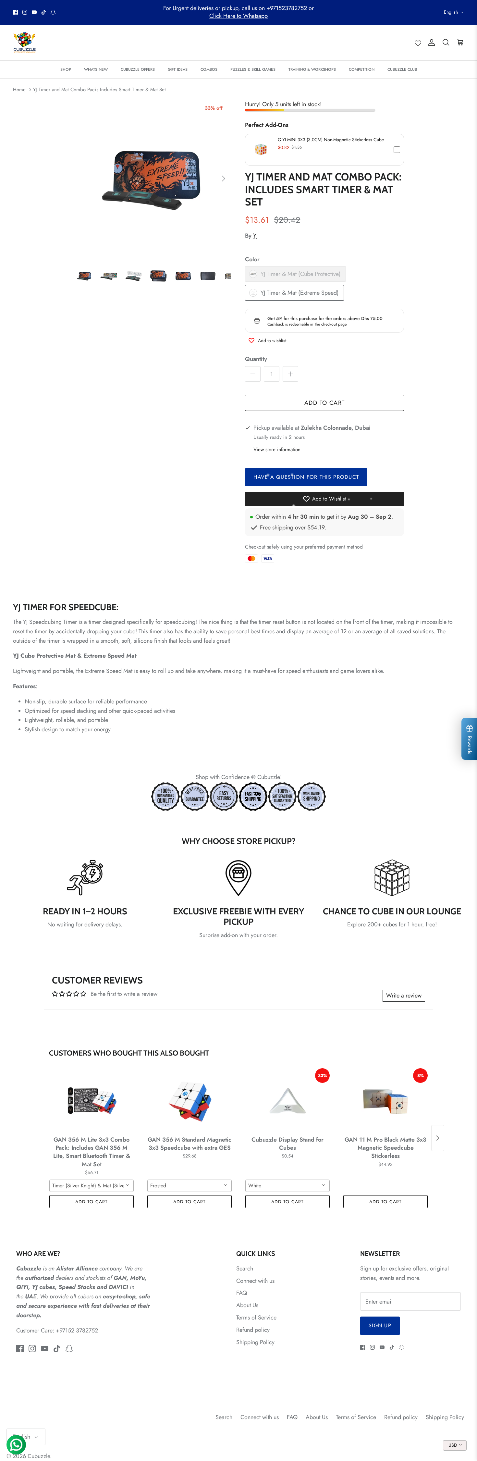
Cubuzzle (39, 1456)
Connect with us (255, 1281)
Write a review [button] (404, 995)
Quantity (256, 359)
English (451, 12)
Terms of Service (256, 1317)
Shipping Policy (255, 1342)
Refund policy (253, 1330)
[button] (324, 150)
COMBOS (209, 69)
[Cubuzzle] (24, 42)
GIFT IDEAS (178, 69)
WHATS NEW (96, 69)
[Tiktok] (43, 12)
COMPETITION (361, 69)
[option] (152, 179)
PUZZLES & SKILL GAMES (252, 69)
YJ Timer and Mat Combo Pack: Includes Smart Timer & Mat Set (99, 89)
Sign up (380, 1325)
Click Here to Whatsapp (238, 16)
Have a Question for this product (306, 477)
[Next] (223, 178)
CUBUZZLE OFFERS (138, 69)
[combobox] (91, 1186)
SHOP (65, 69)
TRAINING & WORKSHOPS (312, 69)
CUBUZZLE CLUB (402, 69)
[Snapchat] (53, 12)
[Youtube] (34, 12)
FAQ (241, 1293)
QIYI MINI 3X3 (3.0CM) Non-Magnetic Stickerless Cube (331, 139)
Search (244, 1268)
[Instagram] (24, 12)
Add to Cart (324, 403)
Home (19, 89)
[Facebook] (15, 12)
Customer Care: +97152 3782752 (57, 1330)
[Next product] (437, 1138)
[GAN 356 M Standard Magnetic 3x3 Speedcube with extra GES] (189, 1100)
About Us (247, 1305)
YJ (255, 235)
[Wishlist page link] (418, 42)
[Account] (430, 42)
